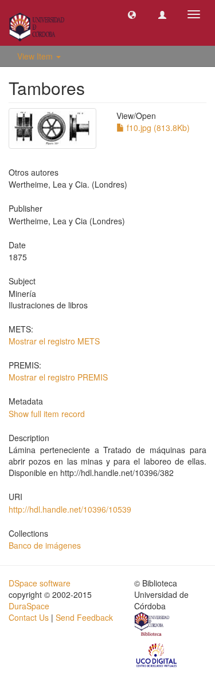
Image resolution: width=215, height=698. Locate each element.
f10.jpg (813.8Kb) (157, 127)
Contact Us (29, 617)
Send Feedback (84, 617)
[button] (132, 14)
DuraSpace (29, 606)
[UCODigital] (157, 654)
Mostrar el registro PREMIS (58, 377)
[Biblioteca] (152, 625)
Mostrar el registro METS (54, 341)
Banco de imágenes (45, 545)
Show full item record (47, 413)
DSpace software (40, 583)
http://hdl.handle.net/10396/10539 (70, 509)
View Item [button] (36, 56)
